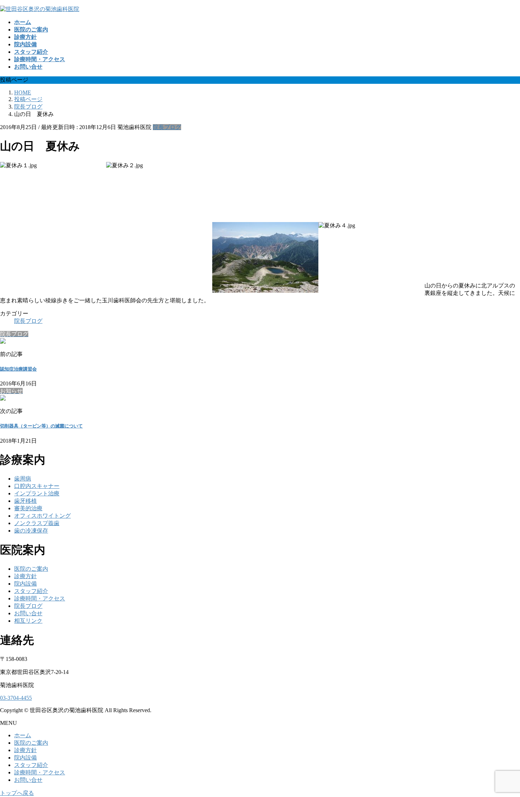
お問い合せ (28, 613)
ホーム (22, 735)
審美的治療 (28, 508)
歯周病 (22, 479)
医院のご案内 (31, 569)
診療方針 (25, 576)
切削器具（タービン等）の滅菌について (41, 426)
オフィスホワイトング (42, 516)
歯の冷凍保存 (31, 531)
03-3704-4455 (16, 698)
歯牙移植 (25, 501)
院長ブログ (167, 127)
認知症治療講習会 (18, 369)
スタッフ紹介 (31, 591)
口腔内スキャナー (36, 486)
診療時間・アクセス (39, 598)
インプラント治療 (36, 493)
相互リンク (28, 621)
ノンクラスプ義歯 (36, 523)
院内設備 (25, 584)
